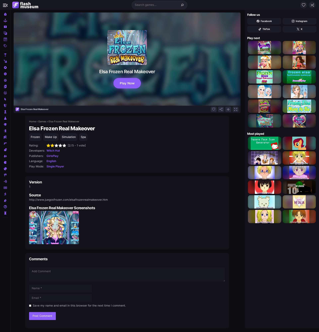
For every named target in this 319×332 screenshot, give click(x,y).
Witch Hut (53, 150)
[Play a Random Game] (312, 4)
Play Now (127, 83)
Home (32, 121)
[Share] (221, 109)
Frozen (35, 137)
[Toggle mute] (228, 109)
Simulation (69, 137)
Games (42, 121)
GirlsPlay (52, 156)
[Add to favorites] (214, 109)
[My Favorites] (303, 4)
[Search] (182, 5)
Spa (83, 137)
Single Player (55, 166)
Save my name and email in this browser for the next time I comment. (79, 305)
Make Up (51, 137)
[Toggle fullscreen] (236, 109)
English (51, 161)
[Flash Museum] (25, 5)
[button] (5, 5)
